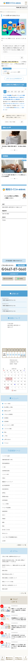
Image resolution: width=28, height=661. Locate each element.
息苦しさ (7, 97)
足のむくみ (18, 103)
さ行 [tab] (12, 91)
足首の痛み (8, 103)
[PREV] (3, 368)
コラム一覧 (23, 593)
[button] (2, 141)
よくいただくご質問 (15, 72)
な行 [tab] (19, 91)
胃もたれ (16, 97)
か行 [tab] (8, 91)
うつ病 (19, 97)
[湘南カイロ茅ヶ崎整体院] (12, 3)
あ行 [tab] (5, 91)
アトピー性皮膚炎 (7, 95)
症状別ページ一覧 (22, 545)
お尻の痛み (8, 99)
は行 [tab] (22, 91)
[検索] (21, 57)
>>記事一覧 (14, 602)
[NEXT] (24, 368)
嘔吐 (15, 107)
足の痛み (13, 103)
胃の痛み (11, 97)
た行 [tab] (15, 91)
